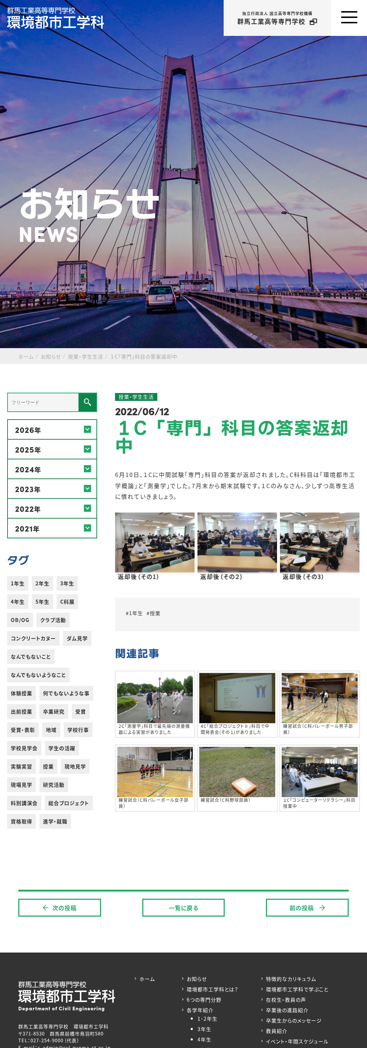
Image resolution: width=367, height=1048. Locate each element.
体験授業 (21, 693)
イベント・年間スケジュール (297, 1041)
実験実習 (21, 766)
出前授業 (21, 711)
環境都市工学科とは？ (212, 989)
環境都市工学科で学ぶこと (297, 989)
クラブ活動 (53, 619)
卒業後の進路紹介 (287, 1010)
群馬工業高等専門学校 (275, 18)
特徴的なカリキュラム (291, 978)
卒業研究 (54, 711)
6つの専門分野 (204, 999)
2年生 (42, 583)
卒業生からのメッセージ (294, 1020)
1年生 (18, 583)
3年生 (67, 583)
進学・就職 (55, 821)
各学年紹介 (200, 1010)
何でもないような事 (66, 693)
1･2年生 (207, 1018)
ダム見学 (77, 638)
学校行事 (78, 729)
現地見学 (75, 766)
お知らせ (197, 978)
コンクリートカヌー (33, 638)
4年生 (18, 601)
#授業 (154, 613)
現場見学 (21, 784)
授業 (48, 766)
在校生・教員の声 (286, 999)
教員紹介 (276, 1030)
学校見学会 (24, 748)
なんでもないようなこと (38, 674)
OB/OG (20, 619)
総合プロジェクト (68, 802)
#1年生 (134, 613)
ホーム (147, 978)
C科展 (67, 601)
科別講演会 (24, 802)
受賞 (80, 711)
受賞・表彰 (23, 729)
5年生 (42, 601)
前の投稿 (303, 907)
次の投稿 (64, 907)
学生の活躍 (61, 748)
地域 (51, 729)
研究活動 (54, 784)
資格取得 (21, 821)
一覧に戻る (184, 907)
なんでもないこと (31, 656)
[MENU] (349, 18)
